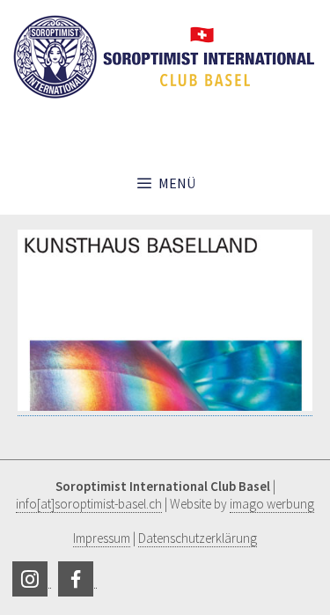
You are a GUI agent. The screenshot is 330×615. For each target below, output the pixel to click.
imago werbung (272, 503)
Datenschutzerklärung (197, 538)
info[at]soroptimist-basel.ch (89, 503)
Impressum (101, 538)
